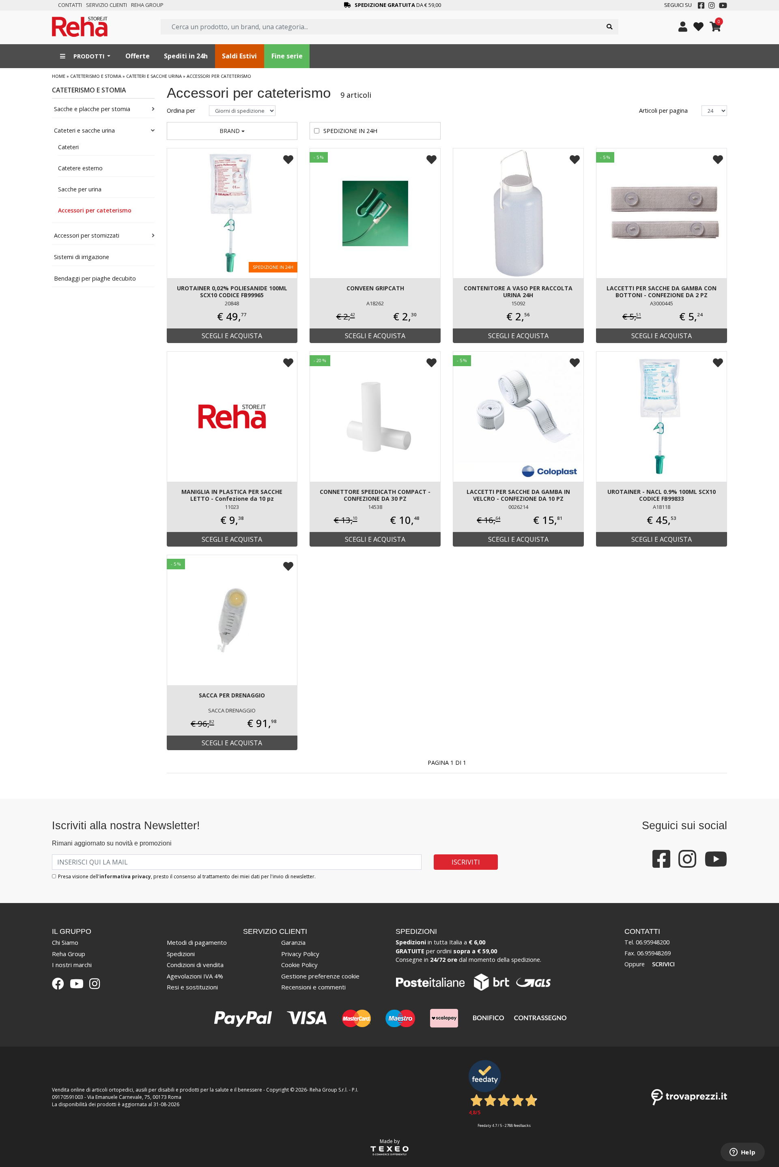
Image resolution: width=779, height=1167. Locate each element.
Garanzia (293, 942)
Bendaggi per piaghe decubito (95, 278)
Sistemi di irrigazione (81, 257)
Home (58, 76)
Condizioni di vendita (195, 965)
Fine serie (287, 55)
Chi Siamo (65, 942)
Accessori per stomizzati (86, 235)
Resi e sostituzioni (192, 987)
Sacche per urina (79, 189)
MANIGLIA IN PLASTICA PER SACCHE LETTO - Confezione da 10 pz (231, 495)
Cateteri (68, 147)
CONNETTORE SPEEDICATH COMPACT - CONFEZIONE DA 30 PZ (375, 495)
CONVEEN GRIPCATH (375, 288)
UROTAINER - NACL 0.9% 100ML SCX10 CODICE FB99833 (661, 495)
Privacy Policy (300, 954)
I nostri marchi (72, 965)
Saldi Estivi (239, 55)
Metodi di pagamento (197, 942)
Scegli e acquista (232, 335)
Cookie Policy (299, 965)
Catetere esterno (80, 168)
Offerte (137, 55)
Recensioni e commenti (313, 987)
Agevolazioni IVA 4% (195, 976)
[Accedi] (682, 26)
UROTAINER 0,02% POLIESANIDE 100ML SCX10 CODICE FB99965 (232, 291)
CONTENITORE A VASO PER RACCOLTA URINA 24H (518, 291)
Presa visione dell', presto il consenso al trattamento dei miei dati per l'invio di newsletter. (187, 876)
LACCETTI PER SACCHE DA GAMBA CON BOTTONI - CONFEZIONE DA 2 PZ (662, 291)
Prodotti (89, 56)
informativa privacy (125, 876)
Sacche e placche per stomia (92, 109)
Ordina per (182, 110)
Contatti (70, 5)
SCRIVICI (663, 964)
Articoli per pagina (664, 110)
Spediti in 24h (186, 55)
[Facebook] (701, 5)
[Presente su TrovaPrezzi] (689, 1096)
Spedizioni (181, 954)
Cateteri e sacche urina (154, 76)
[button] (232, 131)
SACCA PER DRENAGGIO (232, 695)
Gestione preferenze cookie (320, 976)
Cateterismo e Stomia (95, 76)
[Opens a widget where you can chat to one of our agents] (742, 1153)
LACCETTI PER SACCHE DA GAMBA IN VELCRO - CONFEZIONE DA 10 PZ (518, 495)
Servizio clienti (106, 5)
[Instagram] (711, 5)
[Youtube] (723, 5)
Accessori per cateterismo (94, 210)
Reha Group (147, 5)
